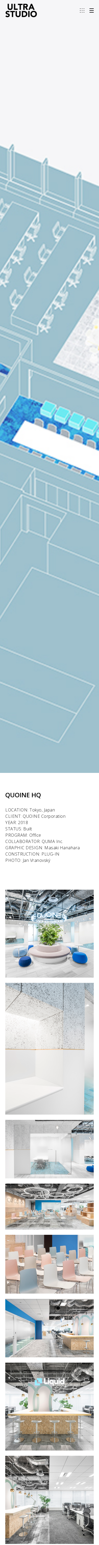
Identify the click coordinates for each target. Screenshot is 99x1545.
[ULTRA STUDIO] (21, 10)
